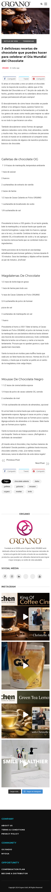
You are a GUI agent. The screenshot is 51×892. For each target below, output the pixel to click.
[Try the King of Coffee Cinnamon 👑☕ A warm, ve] (25, 617)
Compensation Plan (13, 869)
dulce (37, 481)
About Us (7, 825)
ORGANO (5, 68)
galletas (7, 486)
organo (7, 492)
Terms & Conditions (13, 830)
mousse (32, 486)
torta (30, 492)
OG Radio (6, 849)
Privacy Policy (10, 834)
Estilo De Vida (11, 41)
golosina (19, 486)
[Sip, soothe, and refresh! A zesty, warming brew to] (25, 714)
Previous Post (13, 460)
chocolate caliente (22, 481)
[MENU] (45, 4)
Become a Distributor (14, 873)
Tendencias (28, 41)
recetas (19, 492)
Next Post (40, 463)
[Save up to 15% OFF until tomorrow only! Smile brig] (25, 763)
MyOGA (5, 854)
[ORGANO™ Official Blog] (15, 7)
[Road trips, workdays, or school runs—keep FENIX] (25, 665)
